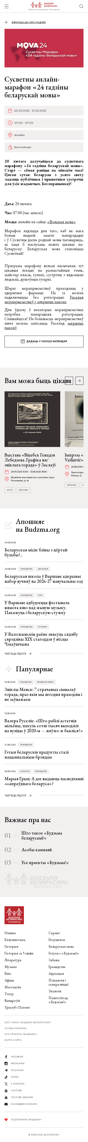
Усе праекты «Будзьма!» (45, 862)
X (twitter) (17, 1083)
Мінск (10, 490)
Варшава (71, 485)
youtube (16, 1090)
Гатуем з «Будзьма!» (64, 953)
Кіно (40, 595)
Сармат (54, 933)
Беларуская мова (61, 946)
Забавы (54, 960)
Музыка (11, 966)
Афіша (9, 980)
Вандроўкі (12, 1000)
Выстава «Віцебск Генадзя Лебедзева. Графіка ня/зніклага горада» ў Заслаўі (30, 460)
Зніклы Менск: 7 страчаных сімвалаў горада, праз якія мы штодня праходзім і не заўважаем (43, 694)
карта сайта (13, 1040)
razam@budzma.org (24, 1104)
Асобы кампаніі (36, 850)
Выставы (23, 490)
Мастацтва (13, 987)
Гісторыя (42, 627)
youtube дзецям (22, 1097)
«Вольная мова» (61, 221)
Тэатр (9, 993)
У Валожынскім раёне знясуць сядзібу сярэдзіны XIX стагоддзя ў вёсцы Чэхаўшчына (41, 639)
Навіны (10, 933)
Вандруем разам (45, 682)
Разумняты (57, 939)
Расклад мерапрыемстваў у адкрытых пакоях (44, 299)
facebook (17, 1056)
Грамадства (26, 569)
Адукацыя (43, 569)
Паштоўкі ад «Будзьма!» (58, 999)
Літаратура (13, 960)
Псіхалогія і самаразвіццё (59, 982)
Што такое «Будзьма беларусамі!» (41, 835)
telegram (17, 1070)
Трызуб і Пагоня (17, 1007)
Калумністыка (15, 939)
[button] (79, 381)
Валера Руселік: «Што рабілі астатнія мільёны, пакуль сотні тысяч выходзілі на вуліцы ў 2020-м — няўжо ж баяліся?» (44, 726)
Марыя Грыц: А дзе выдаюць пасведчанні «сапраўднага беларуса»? (44, 781)
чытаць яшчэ (15, 653)
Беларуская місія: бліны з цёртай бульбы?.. (36, 552)
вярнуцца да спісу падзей (29, 22)
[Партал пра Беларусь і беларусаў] (44, 6)
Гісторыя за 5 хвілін (19, 953)
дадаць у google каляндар (46, 341)
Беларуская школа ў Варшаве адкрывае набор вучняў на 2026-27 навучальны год (44, 578)
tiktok (15, 1076)
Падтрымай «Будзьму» (26, 1119)
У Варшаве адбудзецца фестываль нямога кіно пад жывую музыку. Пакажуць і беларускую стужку (37, 607)
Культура (24, 771)
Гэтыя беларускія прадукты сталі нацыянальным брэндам (37, 754)
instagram (17, 1063)
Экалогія (55, 991)
